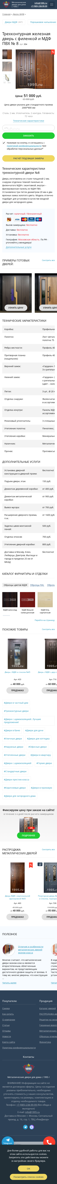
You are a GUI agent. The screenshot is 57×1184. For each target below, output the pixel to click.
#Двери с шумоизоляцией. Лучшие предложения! (22, 721)
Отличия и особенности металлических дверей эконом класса (30, 949)
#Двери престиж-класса (16, 779)
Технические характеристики (28, 120)
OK (28, 1168)
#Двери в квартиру (41, 755)
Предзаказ (17, 690)
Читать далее (9, 982)
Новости (6, 1036)
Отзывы (6, 1030)
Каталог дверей (47, 1008)
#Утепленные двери (14, 755)
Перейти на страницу (45, 620)
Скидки (6, 1008)
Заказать (28, 135)
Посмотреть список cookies (28, 1176)
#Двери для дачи (34, 730)
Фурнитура (45, 1042)
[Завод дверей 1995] (6, 4)
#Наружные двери (13, 746)
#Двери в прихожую (41, 787)
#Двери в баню (12, 730)
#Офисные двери (37, 746)
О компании (8, 1019)
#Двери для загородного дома (20, 795)
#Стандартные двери (15, 771)
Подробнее (28, 835)
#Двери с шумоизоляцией (17, 763)
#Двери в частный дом (16, 702)
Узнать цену (15, 307)
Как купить (8, 1014)
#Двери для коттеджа (38, 738)
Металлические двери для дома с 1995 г (19, 4)
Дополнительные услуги (18, 247)
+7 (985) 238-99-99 (39, 6)
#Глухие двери (44, 763)
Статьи (6, 1025)
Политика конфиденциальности (19, 1047)
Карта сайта (8, 1042)
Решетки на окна (48, 1019)
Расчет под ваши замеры (28, 158)
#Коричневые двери (15, 787)
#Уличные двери (13, 738)
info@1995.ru (41, 3)
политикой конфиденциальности (24, 145)
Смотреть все (48, 260)
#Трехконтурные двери (16, 711)
